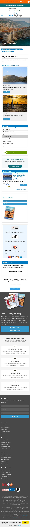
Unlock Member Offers (15, 166)
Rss (11, 484)
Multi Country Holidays (6, 455)
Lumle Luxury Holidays (6, 457)
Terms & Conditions (5, 431)
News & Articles (4, 444)
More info (19, 525)
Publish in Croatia (17, 49)
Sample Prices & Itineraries (10, 134)
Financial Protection (5, 427)
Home (3, 49)
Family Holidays (4, 461)
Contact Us (3, 434)
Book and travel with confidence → (15, 5)
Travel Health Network (6, 474)
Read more (23, 184)
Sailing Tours (6, 113)
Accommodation (7, 141)
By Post (5, 201)
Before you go (7, 146)
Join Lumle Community (6, 449)
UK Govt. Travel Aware (6, 472)
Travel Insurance (5, 479)
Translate (19, 10)
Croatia (9, 49)
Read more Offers (20, 189)
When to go (7, 129)
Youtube (2, 484)
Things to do (7, 138)
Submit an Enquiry (15, 327)
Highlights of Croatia (9, 131)
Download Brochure (5, 446)
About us (3, 425)
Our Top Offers (4, 440)
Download (6, 203)
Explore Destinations (6, 442)
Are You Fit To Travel (5, 476)
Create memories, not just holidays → (14, 1)
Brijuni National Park (7, 51)
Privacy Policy (4, 429)
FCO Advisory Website (6, 470)
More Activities (4, 464)
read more (6, 91)
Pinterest (5, 484)
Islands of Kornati (7, 85)
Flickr (8, 484)
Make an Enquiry (10, 152)
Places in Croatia (7, 136)
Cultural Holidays (5, 459)
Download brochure (15, 330)
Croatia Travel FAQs (8, 143)
